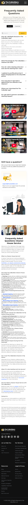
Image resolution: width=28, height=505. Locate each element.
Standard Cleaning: (8, 294)
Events (3, 491)
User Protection (5, 452)
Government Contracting (4, 488)
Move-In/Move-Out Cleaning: (10, 300)
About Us (3, 446)
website (16, 386)
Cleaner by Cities (19, 450)
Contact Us (4, 448)
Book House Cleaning (20, 446)
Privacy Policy (18, 473)
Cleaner (10, 26)
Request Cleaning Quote (19, 458)
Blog (2, 469)
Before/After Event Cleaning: (10, 305)
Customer (17, 26)
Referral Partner (5, 475)
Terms (16, 469)
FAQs (2, 450)
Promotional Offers (20, 454)
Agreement (18, 471)
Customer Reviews (5, 471)
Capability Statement (6, 485)
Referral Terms (18, 478)
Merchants (3, 473)
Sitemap (3, 478)
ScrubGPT (17, 460)
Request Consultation (20, 462)
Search (22, 33)
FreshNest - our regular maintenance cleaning (13, 262)
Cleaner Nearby (18, 452)
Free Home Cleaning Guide (6, 481)
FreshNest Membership (20, 448)
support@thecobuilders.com (10, 183)
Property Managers (6, 483)
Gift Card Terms (19, 475)
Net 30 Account (5, 493)
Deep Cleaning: (7, 297)
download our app (8, 391)
